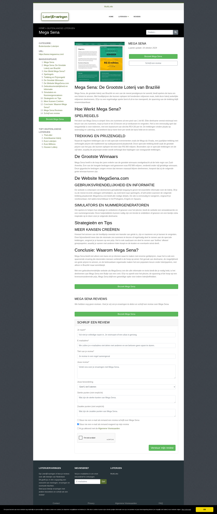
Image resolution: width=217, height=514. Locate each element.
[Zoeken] (175, 32)
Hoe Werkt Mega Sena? (54, 71)
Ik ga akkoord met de (99, 428)
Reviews (137, 17)
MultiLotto (108, 7)
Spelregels (48, 74)
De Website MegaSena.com (56, 83)
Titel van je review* (85, 351)
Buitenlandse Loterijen (61, 28)
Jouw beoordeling (85, 382)
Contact (56, 503)
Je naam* (81, 330)
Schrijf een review (52, 113)
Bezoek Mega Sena (55, 119)
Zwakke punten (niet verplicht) (90, 406)
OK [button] (204, 509)
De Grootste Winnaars (54, 80)
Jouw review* (83, 362)
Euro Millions (50, 144)
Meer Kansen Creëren (54, 101)
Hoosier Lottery (50, 147)
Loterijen (122, 17)
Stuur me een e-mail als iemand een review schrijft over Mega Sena (109, 420)
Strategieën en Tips (52, 98)
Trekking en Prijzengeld (54, 77)
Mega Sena (49, 62)
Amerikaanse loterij (52, 138)
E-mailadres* (83, 341)
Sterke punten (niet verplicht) (90, 393)
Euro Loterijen (50, 141)
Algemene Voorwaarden (109, 428)
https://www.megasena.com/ (51, 54)
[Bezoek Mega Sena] (100, 62)
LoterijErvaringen (55, 17)
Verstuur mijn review (162, 447)
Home (111, 17)
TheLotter (48, 135)
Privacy (91, 503)
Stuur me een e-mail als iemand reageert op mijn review (104, 424)
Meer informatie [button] (186, 509)
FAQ (161, 503)
